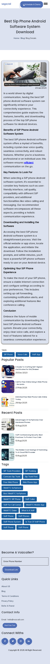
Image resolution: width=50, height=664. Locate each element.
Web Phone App (30, 482)
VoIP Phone (8, 516)
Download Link (11, 570)
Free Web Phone (10, 482)
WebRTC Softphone (12, 488)
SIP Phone (8, 354)
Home (16, 38)
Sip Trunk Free (31, 477)
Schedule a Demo (33, 4)
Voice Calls (22, 354)
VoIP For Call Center (12, 505)
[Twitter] (12, 641)
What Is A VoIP (28, 510)
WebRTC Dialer (10, 510)
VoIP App (36, 354)
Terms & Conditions (10, 596)
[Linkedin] (28, 641)
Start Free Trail (9, 625)
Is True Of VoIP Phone (35, 522)
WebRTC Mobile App (35, 505)
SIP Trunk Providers (11, 471)
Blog (23, 38)
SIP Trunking (30, 471)
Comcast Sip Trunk (11, 477)
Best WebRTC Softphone (14, 494)
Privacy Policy (7, 601)
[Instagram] (20, 641)
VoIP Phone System (12, 522)
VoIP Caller (30, 499)
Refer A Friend (8, 606)
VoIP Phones (23, 516)
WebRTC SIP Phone (12, 499)
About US (6, 586)
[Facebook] (5, 641)
